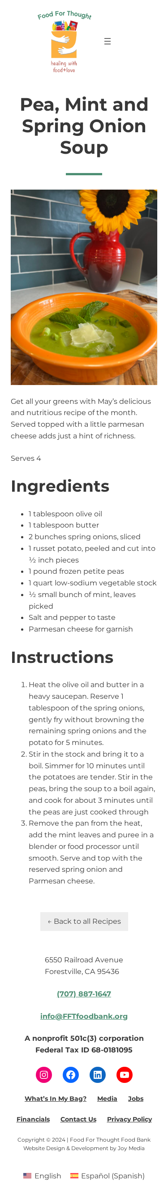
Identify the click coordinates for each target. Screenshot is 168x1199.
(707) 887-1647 (84, 993)
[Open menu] (107, 41)
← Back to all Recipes (84, 921)
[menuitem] (42, 1175)
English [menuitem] (47, 1175)
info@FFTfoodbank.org (84, 1016)
